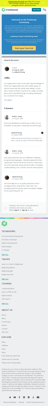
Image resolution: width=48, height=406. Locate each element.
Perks (4, 349)
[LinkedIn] (24, 397)
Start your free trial (24, 48)
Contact (4, 329)
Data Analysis (7, 246)
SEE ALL (5, 255)
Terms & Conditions (9, 402)
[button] (5, 3)
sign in (16, 210)
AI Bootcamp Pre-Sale (16, 1)
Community (6, 322)
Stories (4, 325)
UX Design (5, 250)
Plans (3, 342)
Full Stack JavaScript (9, 240)
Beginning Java (7, 274)
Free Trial (36, 10)
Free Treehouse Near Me (11, 356)
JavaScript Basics (8, 288)
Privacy (21, 402)
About (4, 315)
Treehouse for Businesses (11, 363)
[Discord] (38, 397)
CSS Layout (6, 299)
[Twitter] (10, 397)
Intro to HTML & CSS (9, 292)
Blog (3, 318)
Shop (4, 352)
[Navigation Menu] (44, 9)
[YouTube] (14, 397)
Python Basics (7, 295)
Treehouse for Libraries (10, 359)
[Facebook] (19, 397)
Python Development (9, 243)
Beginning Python (8, 267)
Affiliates (5, 345)
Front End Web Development (12, 236)
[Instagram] (28, 397)
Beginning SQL (7, 271)
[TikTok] (33, 397)
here (40, 32)
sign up (24, 210)
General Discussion (11, 60)
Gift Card (5, 332)
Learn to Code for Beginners (12, 264)
